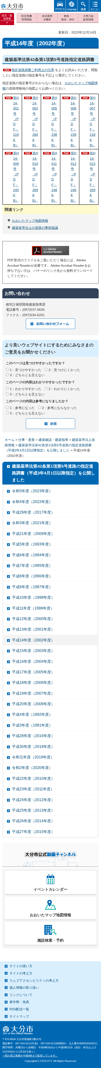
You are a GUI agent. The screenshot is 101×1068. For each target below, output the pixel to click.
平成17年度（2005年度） (33, 672)
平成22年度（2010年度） (33, 778)
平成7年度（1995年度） (32, 566)
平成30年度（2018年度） (33, 747)
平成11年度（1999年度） (33, 608)
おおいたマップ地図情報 (30, 221)
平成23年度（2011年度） (33, 789)
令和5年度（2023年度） (32, 491)
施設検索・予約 (50, 940)
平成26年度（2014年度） (33, 821)
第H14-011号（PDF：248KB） (54, 176)
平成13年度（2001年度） (33, 629)
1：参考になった (22, 408)
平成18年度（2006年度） (33, 683)
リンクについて (20, 995)
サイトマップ (19, 1016)
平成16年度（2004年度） (33, 661)
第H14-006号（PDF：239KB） (73, 121)
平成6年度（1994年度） (32, 555)
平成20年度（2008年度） (33, 704)
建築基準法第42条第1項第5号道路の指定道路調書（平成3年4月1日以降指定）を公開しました (53, 473)
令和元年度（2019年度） (33, 757)
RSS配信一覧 (19, 1009)
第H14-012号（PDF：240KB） (73, 176)
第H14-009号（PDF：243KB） (16, 176)
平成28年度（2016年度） (33, 736)
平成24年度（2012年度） (33, 800)
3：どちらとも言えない (27, 375)
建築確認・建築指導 (53, 440)
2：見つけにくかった (64, 370)
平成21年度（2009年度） (33, 534)
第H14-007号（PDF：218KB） (92, 121)
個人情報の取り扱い (24, 987)
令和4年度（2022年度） (32, 502)
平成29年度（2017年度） (33, 512)
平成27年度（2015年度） (33, 832)
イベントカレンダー (50, 889)
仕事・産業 (26, 440)
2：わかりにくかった (64, 389)
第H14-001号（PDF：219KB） (16, 121)
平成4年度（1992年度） (32, 714)
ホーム (10, 440)
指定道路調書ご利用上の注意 (33, 70)
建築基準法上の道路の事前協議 (35, 228)
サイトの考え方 (20, 973)
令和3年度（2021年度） (32, 523)
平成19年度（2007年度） (33, 693)
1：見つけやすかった (25, 370)
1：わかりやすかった (25, 389)
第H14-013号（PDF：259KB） (92, 176)
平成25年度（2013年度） (33, 810)
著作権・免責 (19, 1002)
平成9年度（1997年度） (32, 587)
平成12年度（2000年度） (33, 619)
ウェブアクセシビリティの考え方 (34, 980)
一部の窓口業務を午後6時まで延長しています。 (30, 1055)
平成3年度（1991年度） (32, 725)
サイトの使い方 (20, 966)
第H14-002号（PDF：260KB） (35, 121)
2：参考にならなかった (59, 408)
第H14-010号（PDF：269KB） (35, 176)
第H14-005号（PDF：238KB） (54, 121)
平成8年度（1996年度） (32, 576)
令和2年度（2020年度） (32, 768)
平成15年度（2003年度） (33, 651)
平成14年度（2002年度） (33, 640)
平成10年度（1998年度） (33, 597)
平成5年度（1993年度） (32, 544)
